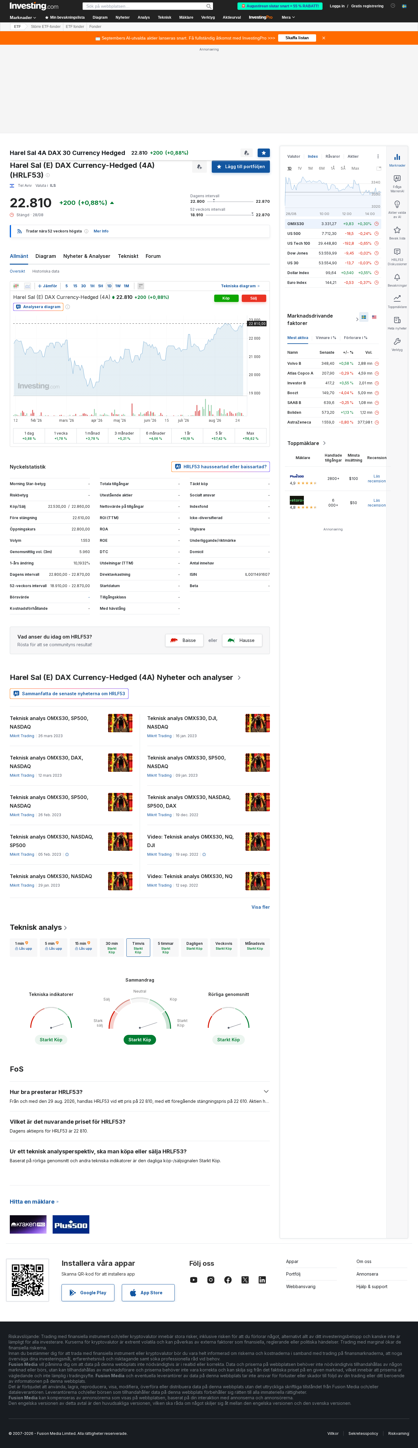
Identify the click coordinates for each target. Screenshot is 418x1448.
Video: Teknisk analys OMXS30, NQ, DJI (190, 841)
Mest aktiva (297, 337)
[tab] (23, 947)
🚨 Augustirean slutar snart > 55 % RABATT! (280, 6)
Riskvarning (398, 1433)
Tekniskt (128, 256)
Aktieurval (232, 17)
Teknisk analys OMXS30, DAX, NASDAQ (46, 762)
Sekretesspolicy (363, 1433)
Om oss (363, 1261)
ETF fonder (75, 27)
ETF (17, 27)
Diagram (45, 256)
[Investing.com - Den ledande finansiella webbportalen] (34, 6)
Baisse (189, 640)
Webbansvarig (300, 1286)
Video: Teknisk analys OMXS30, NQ (190, 876)
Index (313, 156)
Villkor (332, 1433)
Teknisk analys (36, 927)
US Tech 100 (298, 243)
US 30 (292, 263)
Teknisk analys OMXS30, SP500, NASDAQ (49, 722)
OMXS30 (295, 223)
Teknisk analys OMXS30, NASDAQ (51, 876)
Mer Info (101, 231)
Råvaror (333, 156)
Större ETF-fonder (46, 27)
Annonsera (367, 1273)
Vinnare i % (326, 337)
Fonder (95, 27)
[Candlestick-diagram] (16, 286)
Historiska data (45, 271)
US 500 (293, 233)
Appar (292, 1261)
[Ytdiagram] (27, 286)
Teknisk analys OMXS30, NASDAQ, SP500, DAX (189, 801)
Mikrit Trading (22, 735)
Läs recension (377, 478)
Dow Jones (297, 253)
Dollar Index (298, 272)
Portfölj (293, 1273)
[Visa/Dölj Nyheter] (140, 286)
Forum (153, 256)
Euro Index (297, 282)
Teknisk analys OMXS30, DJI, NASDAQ (182, 722)
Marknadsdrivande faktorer (310, 319)
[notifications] (393, 6)
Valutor (293, 156)
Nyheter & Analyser (86, 256)
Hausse (247, 640)
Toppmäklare (303, 443)
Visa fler (261, 907)
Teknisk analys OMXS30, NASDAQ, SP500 (51, 841)
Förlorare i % (356, 337)
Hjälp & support (371, 1286)
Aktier (353, 156)
